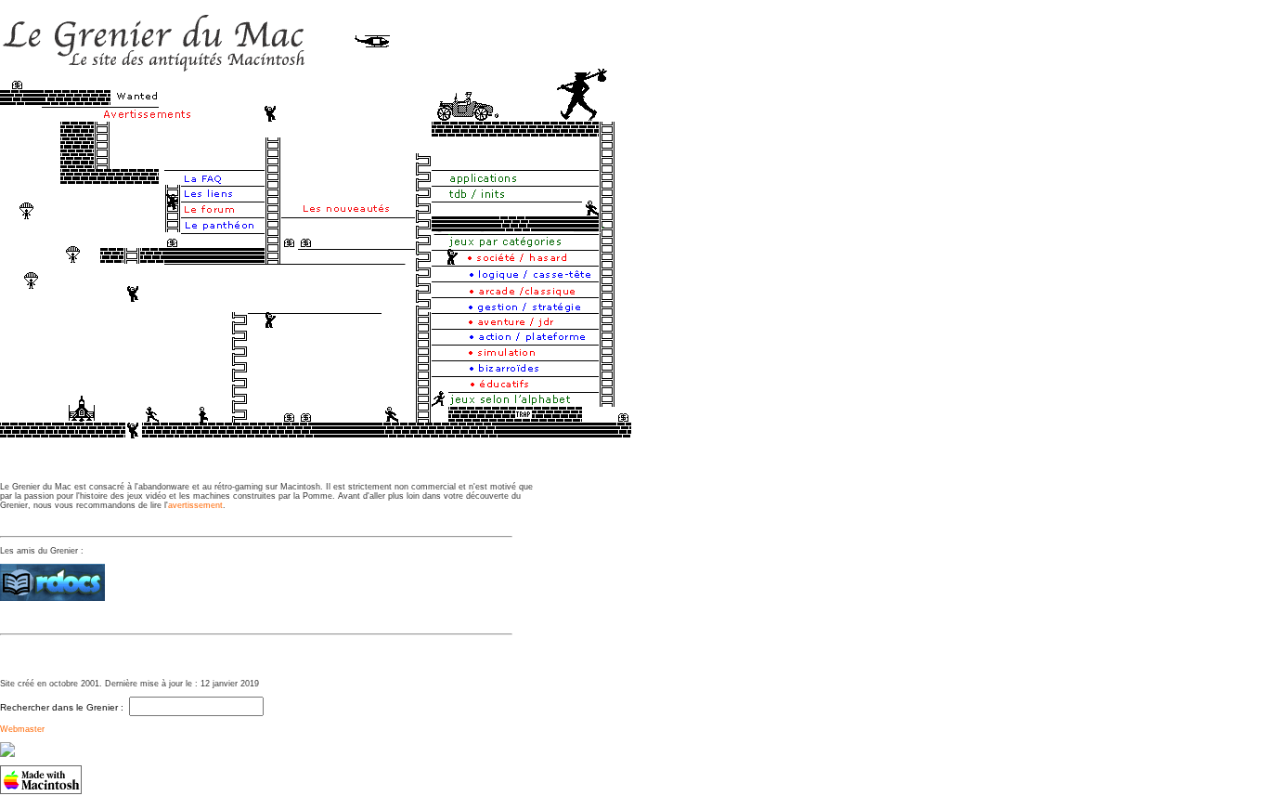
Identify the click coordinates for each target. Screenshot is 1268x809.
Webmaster (22, 729)
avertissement (195, 505)
